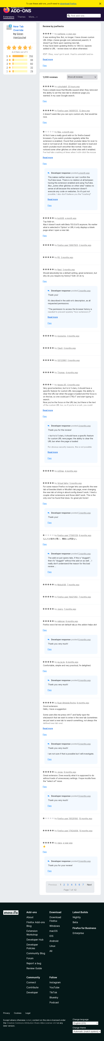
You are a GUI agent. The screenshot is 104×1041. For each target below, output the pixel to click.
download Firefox (68, 3)
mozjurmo (61, 336)
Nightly (77, 917)
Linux (52, 946)
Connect (31, 982)
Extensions (8, 16)
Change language (81, 1019)
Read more (48, 59)
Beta (75, 922)
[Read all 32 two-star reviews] (19, 67)
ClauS (60, 348)
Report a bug (33, 963)
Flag (45, 65)
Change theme (79, 1028)
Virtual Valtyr (62, 483)
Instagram (55, 982)
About (29, 917)
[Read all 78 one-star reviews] (19, 71)
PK (58, 257)
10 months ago (85, 818)
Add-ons (31, 912)
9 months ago (70, 772)
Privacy (6, 1013)
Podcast (54, 1002)
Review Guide (34, 968)
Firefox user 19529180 (67, 818)
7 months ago (73, 584)
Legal (27, 1013)
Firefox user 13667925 (67, 245)
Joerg (60, 609)
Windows (54, 925)
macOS (53, 931)
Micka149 (61, 584)
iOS (51, 936)
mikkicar (61, 621)
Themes (21, 16)
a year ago (71, 34)
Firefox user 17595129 (67, 535)
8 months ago (72, 621)
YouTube (54, 987)
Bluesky (53, 997)
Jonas (60, 772)
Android (53, 941)
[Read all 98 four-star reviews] (19, 60)
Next (89, 884)
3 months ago (67, 257)
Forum (29, 958)
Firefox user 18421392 (67, 597)
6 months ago (85, 535)
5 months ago (75, 483)
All (50, 951)
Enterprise (78, 933)
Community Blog (35, 953)
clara (59, 843)
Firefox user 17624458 (67, 831)
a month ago (68, 132)
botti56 (60, 218)
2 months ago (85, 245)
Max (59, 132)
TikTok (53, 992)
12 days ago (84, 110)
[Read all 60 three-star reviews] (19, 64)
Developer (32, 992)
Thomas (61, 372)
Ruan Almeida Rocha (66, 703)
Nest (59, 269)
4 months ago (72, 372)
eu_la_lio (61, 662)
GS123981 (61, 360)
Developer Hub (34, 939)
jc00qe (60, 471)
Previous (52, 884)
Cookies (17, 1013)
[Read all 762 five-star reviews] (19, 56)
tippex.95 (61, 385)
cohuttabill (62, 86)
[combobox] (84, 15)
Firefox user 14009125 (67, 110)
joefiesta (61, 34)
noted (28, 1020)
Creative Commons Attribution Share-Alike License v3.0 (32, 1023)
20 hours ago (74, 86)
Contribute (32, 987)
